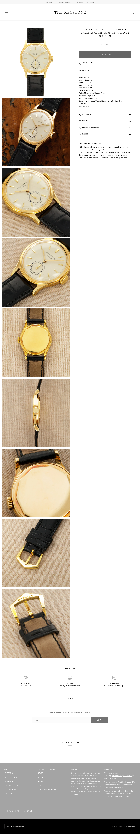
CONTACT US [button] (109, 769)
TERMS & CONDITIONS (47, 789)
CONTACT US (43, 785)
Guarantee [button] (75, 769)
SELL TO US (42, 777)
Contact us (105, 54)
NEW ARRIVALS (10, 777)
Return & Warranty (90, 127)
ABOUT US (8, 793)
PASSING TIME (10, 789)
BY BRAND (8, 773)
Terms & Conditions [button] (46, 769)
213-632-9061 (25, 685)
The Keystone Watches (122, 826)
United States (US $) (15, 826)
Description (84, 70)
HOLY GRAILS (9, 781)
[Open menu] (8, 12)
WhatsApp (89, 2)
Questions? (87, 114)
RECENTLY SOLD (11, 785)
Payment (86, 134)
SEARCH (41, 773)
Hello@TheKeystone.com (71, 2)
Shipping (85, 121)
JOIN (99, 720)
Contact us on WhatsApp (114, 685)
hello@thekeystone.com (70, 685)
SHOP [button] (6, 769)
